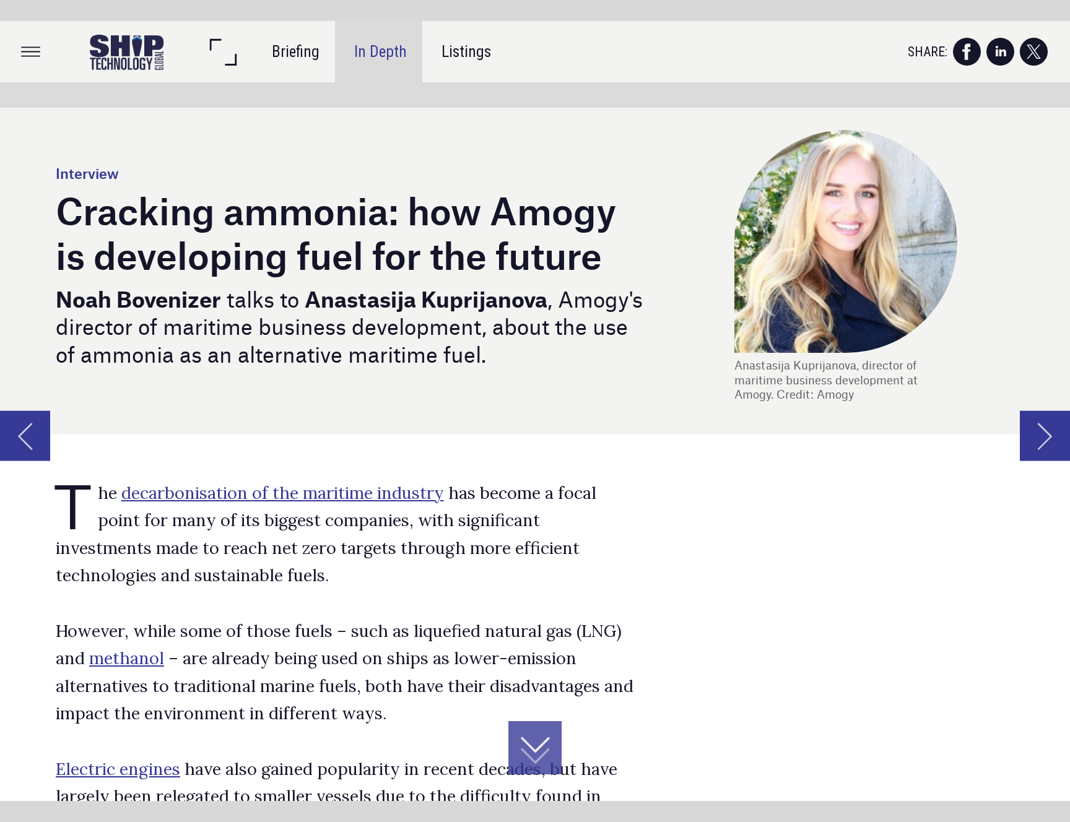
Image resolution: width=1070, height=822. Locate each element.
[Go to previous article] (25, 435)
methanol (126, 657)
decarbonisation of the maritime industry (282, 492)
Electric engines (118, 768)
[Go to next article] (1045, 435)
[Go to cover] (126, 51)
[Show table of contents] (30, 51)
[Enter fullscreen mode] (222, 51)
